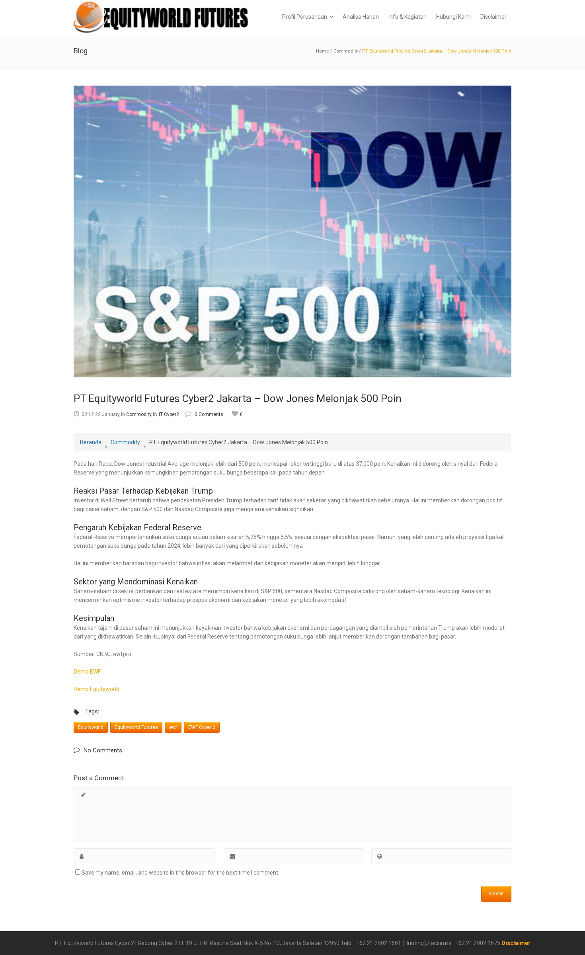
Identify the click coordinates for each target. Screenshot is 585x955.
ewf (173, 727)
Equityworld (90, 727)
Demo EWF (87, 671)
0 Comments (209, 414)
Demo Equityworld (96, 689)
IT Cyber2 (169, 414)
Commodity (345, 51)
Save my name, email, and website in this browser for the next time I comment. (180, 872)
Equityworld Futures (136, 727)
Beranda (90, 442)
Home (322, 51)
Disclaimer (515, 943)
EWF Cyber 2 (201, 727)
